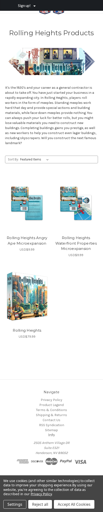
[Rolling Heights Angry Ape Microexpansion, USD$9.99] (27, 204)
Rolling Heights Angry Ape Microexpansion (27, 240)
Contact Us (51, 420)
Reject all (40, 504)
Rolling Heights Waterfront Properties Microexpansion (76, 243)
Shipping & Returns (51, 415)
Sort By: (13, 159)
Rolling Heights (27, 330)
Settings (14, 504)
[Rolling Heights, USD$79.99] (27, 296)
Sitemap (51, 430)
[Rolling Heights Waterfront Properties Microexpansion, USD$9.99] (76, 204)
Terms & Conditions (51, 410)
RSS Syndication (51, 425)
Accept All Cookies (74, 504)
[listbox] (35, 159)
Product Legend (51, 405)
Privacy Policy (51, 400)
